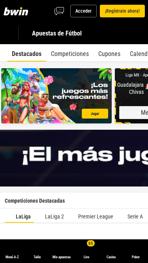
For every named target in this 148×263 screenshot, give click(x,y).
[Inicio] (17, 11)
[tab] (26, 53)
